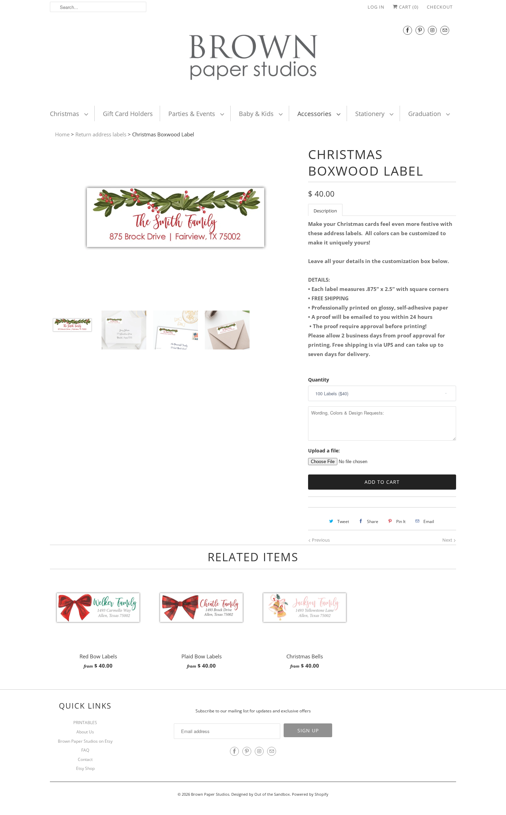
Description (325, 211)
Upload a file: (324, 450)
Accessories (315, 113)
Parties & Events (192, 113)
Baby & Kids (257, 113)
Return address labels (100, 134)
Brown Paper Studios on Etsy (85, 741)
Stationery (370, 113)
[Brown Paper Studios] (253, 59)
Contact (85, 759)
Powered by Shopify (310, 794)
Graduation (425, 113)
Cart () (408, 7)
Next (447, 540)
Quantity (318, 379)
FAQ (85, 750)
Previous (320, 540)
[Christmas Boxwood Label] (175, 300)
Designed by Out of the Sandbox (260, 794)
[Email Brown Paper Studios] (444, 30)
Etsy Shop (85, 768)
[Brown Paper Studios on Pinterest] (419, 30)
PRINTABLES (85, 722)
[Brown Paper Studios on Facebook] (407, 30)
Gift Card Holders (128, 113)
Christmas (65, 113)
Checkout (440, 7)
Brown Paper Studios (210, 794)
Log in (376, 7)
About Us (85, 732)
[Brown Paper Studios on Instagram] (432, 30)
